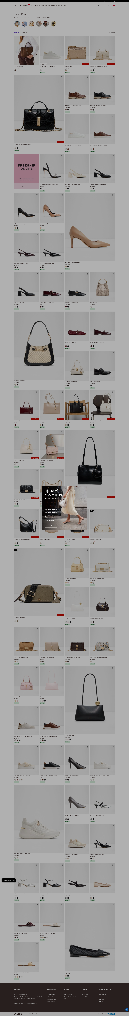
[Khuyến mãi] (64, 508)
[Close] (86, 487)
